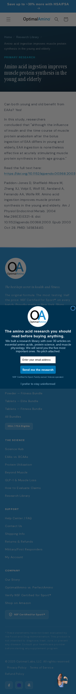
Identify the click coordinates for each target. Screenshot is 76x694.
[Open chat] (62, 680)
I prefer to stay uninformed (38, 384)
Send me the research (38, 369)
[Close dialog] (73, 308)
